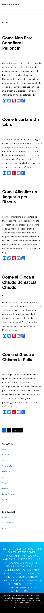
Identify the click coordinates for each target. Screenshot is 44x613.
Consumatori (7, 466)
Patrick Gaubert (11, 4)
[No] (41, 603)
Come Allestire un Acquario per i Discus (19, 196)
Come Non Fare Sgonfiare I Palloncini (17, 43)
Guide (4, 483)
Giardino (5, 477)
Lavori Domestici (9, 494)
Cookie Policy (7, 522)
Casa (4, 460)
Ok (14, 608)
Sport (4, 500)
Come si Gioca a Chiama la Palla (18, 356)
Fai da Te (6, 471)
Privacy (5, 528)
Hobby (5, 488)
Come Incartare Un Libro (20, 121)
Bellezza (5, 454)
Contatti (5, 517)
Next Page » (17, 429)
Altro (4, 449)
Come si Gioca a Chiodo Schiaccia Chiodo (19, 282)
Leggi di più (27, 608)
